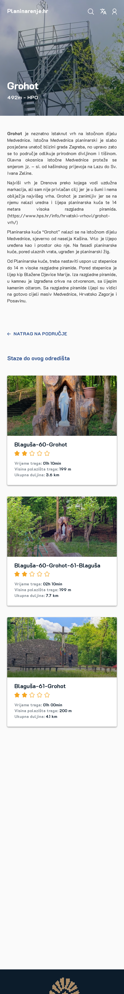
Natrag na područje (40, 333)
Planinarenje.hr (27, 10)
